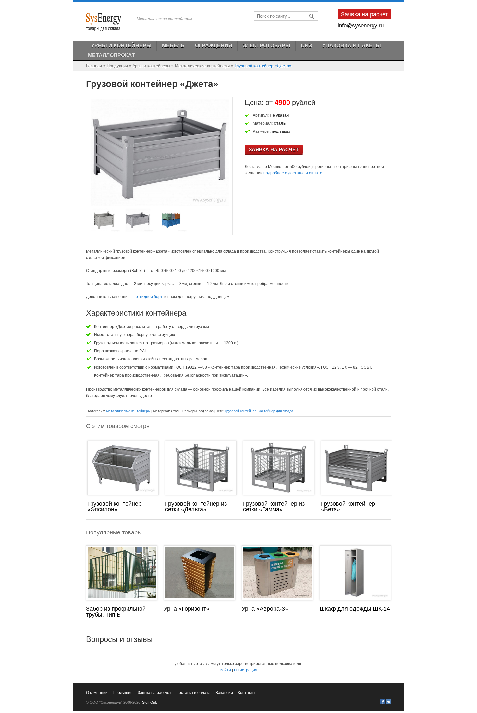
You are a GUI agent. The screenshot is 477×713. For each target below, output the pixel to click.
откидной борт (149, 296)
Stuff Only (150, 702)
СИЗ (306, 45)
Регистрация (245, 670)
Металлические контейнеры (202, 65)
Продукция (117, 65)
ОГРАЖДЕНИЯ (213, 45)
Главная (94, 65)
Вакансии (224, 692)
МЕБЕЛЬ (173, 45)
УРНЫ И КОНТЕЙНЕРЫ (121, 45)
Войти (225, 670)
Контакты (246, 692)
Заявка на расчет (274, 149)
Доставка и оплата (193, 692)
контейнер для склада (276, 411)
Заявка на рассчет (154, 692)
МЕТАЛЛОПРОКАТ (111, 55)
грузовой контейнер (241, 411)
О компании (97, 692)
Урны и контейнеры (151, 65)
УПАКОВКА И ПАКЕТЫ (351, 45)
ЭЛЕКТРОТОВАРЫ (266, 45)
